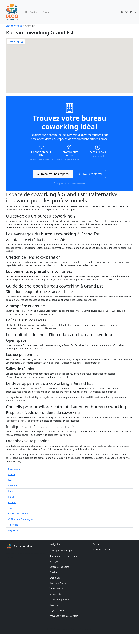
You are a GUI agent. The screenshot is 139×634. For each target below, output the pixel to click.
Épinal (11, 496)
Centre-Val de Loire (59, 566)
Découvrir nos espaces (55, 174)
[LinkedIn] (131, 12)
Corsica (53, 572)
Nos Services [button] (32, 12)
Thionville (13, 524)
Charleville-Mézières (18, 513)
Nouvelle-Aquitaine (59, 599)
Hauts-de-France (57, 583)
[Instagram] (135, 12)
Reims (11, 491)
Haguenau (13, 530)
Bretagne (54, 561)
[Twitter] (126, 12)
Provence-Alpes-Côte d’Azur (63, 615)
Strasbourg (14, 468)
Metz (10, 480)
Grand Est (54, 577)
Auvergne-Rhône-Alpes (61, 550)
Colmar (12, 502)
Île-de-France (56, 588)
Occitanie (54, 604)
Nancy (11, 474)
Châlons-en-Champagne (20, 519)
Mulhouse (13, 485)
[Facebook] (122, 12)
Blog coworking (14, 25)
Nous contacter (92, 174)
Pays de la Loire (57, 610)
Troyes (11, 508)
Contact (47, 12)
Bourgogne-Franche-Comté (63, 555)
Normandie (55, 594)
